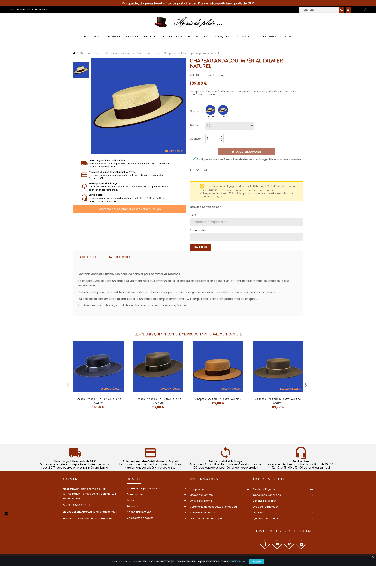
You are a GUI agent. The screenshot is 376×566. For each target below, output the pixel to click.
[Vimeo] (289, 544)
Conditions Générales (267, 495)
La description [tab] (88, 257)
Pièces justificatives (139, 512)
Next (305, 385)
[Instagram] (301, 544)
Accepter (256, 561)
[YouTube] (277, 544)
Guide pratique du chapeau (207, 518)
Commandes (135, 494)
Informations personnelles (143, 488)
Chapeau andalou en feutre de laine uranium (158, 401)
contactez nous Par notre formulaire (89, 518)
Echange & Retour (264, 501)
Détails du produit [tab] (118, 257)
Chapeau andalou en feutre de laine (218, 399)
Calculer (200, 247)
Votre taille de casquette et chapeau (213, 507)
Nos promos (197, 489)
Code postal (198, 230)
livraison (258, 512)
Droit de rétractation (266, 507)
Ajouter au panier (248, 152)
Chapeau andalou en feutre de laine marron (278, 401)
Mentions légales (264, 489)
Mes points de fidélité (140, 518)
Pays (193, 214)
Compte (134, 479)
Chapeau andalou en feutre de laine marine (98, 401)
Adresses (133, 506)
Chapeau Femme (201, 501)
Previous (69, 385)
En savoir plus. (240, 561)
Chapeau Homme (201, 495)
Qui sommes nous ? (265, 518)
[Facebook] (265, 544)
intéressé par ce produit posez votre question (130, 209)
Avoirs (130, 500)
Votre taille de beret (202, 512)
